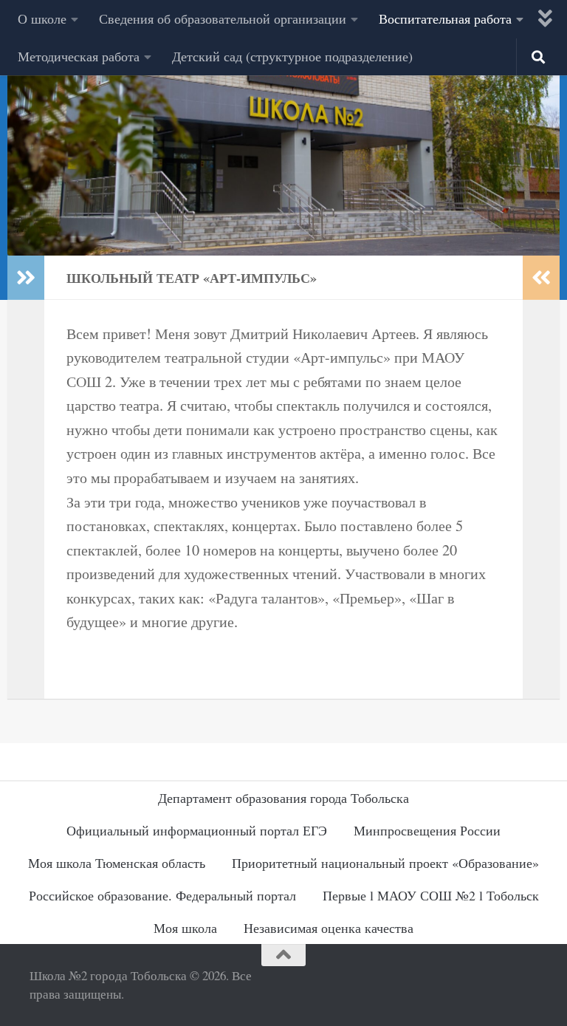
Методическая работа (79, 56)
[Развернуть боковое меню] (25, 278)
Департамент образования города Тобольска (283, 798)
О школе (42, 18)
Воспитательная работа (445, 18)
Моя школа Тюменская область (116, 863)
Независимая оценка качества (328, 928)
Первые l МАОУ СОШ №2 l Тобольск (431, 895)
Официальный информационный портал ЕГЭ (196, 830)
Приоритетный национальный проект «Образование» (385, 863)
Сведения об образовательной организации (222, 18)
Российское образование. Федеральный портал (162, 895)
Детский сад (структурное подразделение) (292, 56)
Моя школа (185, 928)
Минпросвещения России (427, 830)
